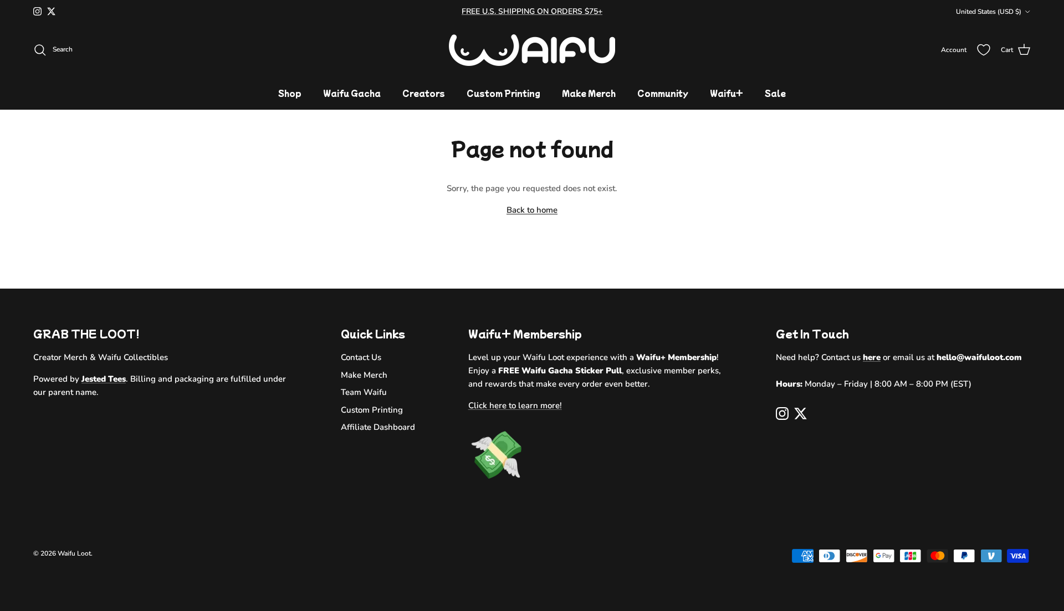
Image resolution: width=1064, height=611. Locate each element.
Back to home (532, 209)
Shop (289, 93)
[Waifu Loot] (532, 50)
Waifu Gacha (352, 93)
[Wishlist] (984, 50)
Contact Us (361, 357)
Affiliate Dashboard (378, 427)
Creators (423, 93)
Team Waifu (364, 392)
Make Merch (589, 93)
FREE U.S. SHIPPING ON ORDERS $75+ (532, 11)
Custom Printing (503, 93)
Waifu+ (726, 93)
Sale (775, 93)
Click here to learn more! (515, 405)
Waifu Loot (74, 553)
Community (662, 93)
